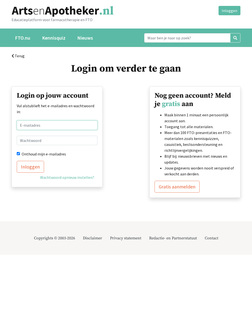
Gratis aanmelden (177, 186)
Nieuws (85, 38)
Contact (211, 238)
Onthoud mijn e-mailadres (44, 154)
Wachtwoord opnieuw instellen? (67, 177)
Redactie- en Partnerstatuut (173, 238)
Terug (19, 55)
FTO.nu (22, 38)
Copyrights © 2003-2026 (54, 238)
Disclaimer (92, 238)
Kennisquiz (53, 38)
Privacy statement (125, 238)
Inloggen (229, 10)
